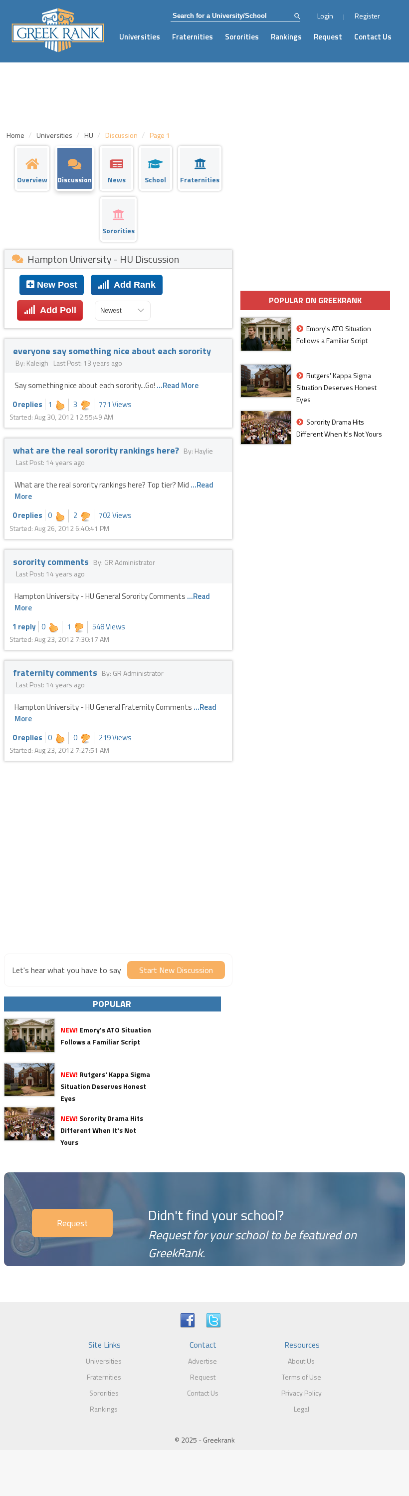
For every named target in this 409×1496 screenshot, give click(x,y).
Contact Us (373, 36)
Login (325, 15)
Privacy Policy (301, 1393)
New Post (55, 285)
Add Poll (55, 310)
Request (328, 36)
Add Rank (132, 285)
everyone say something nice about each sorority (112, 351)
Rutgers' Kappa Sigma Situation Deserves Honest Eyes (105, 1086)
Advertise (202, 1361)
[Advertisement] (118, 871)
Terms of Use (301, 1377)
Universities (139, 36)
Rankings (286, 36)
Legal (301, 1409)
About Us (301, 1361)
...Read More (178, 385)
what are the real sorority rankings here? (97, 450)
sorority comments (52, 561)
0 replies (27, 404)
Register (367, 15)
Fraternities (192, 36)
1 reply (24, 626)
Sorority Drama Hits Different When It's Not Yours (101, 1130)
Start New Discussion (176, 970)
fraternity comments (56, 672)
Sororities (242, 36)
